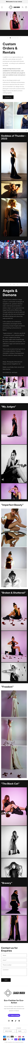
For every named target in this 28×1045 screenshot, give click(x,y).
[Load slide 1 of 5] (10, 38)
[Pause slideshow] (26, 130)
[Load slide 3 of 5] (14, 38)
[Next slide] (20, 38)
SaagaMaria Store (11, 1042)
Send (6, 980)
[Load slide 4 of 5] (16, 38)
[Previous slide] (7, 38)
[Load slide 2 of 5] (12, 38)
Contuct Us (8, 97)
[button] (2, 7)
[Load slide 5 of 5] (18, 38)
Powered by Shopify (19, 1042)
